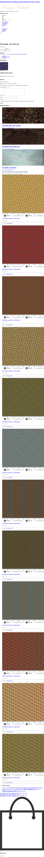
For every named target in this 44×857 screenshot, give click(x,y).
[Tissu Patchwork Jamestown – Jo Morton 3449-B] (23, 470)
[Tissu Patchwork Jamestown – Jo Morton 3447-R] (23, 674)
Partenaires (14, 794)
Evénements (14, 789)
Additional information (6, 56)
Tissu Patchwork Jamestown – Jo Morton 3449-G (11, 421)
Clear (5, 50)
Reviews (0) (4, 57)
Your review (2, 95)
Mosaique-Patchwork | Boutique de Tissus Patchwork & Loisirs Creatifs (20, 1)
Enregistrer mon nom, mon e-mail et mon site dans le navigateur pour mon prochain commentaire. (17, 101)
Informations (4, 29)
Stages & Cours (4, 28)
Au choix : (2, 49)
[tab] (23, 56)
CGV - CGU (9, 794)
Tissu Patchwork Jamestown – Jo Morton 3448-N (11, 523)
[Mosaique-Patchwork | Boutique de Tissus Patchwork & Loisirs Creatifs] (15, 10)
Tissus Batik (12, 54)
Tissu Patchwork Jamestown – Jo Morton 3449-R (11, 269)
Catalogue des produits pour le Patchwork (19, 787)
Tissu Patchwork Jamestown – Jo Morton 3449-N (11, 320)
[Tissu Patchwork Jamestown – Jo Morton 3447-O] (23, 724)
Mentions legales (3, 794)
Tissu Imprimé (30, 789)
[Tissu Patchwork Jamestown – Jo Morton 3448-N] (23, 521)
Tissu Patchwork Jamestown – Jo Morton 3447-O (11, 726)
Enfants (9, 789)
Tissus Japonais (4, 22)
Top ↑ (18, 794)
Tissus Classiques (5, 21)
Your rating (2, 87)
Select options (11, 127)
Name (1, 97)
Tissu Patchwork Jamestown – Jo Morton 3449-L (11, 370)
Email (1, 99)
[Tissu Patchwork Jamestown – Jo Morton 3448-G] (23, 572)
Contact (3, 31)
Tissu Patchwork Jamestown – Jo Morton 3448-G (11, 574)
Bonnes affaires (4, 23)
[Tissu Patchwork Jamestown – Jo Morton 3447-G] (23, 775)
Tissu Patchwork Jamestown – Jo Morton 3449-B (11, 472)
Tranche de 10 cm (8, 49)
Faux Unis (20, 789)
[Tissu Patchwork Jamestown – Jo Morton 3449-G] (23, 419)
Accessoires (4, 24)
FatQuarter (7, 48)
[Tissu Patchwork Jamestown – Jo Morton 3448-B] (23, 623)
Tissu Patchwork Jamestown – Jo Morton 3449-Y (11, 218)
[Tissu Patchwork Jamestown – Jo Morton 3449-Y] (23, 216)
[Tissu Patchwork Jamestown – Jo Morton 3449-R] (23, 267)
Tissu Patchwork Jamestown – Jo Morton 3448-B (11, 625)
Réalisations (4, 30)
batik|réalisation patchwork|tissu (21, 54)
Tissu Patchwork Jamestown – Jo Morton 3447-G (11, 777)
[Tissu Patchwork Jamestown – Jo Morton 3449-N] (23, 318)
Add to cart (2, 53)
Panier (3, 25)
